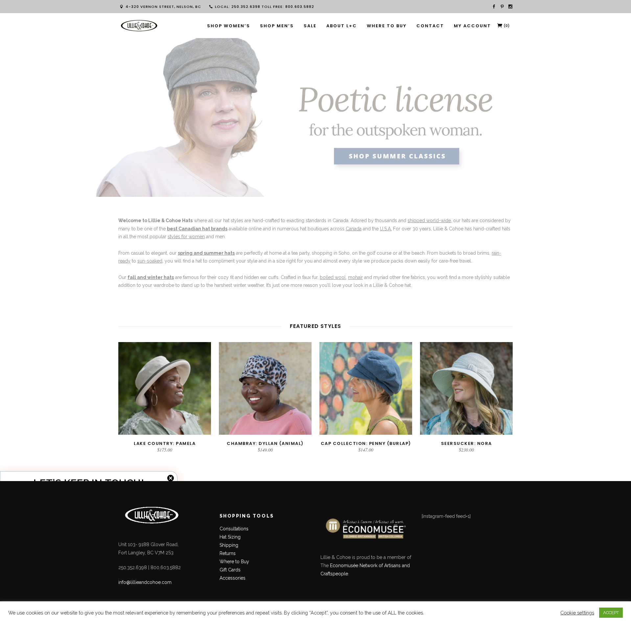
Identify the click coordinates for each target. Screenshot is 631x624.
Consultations (235, 528)
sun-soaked (149, 261)
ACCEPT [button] (611, 612)
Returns (228, 553)
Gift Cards (230, 569)
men (220, 236)
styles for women (186, 236)
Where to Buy (234, 561)
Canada (354, 228)
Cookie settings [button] (577, 612)
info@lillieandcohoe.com (145, 582)
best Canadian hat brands (197, 228)
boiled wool (333, 277)
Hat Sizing (230, 537)
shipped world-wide (429, 220)
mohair (355, 277)
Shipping (229, 545)
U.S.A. (386, 228)
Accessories (232, 578)
